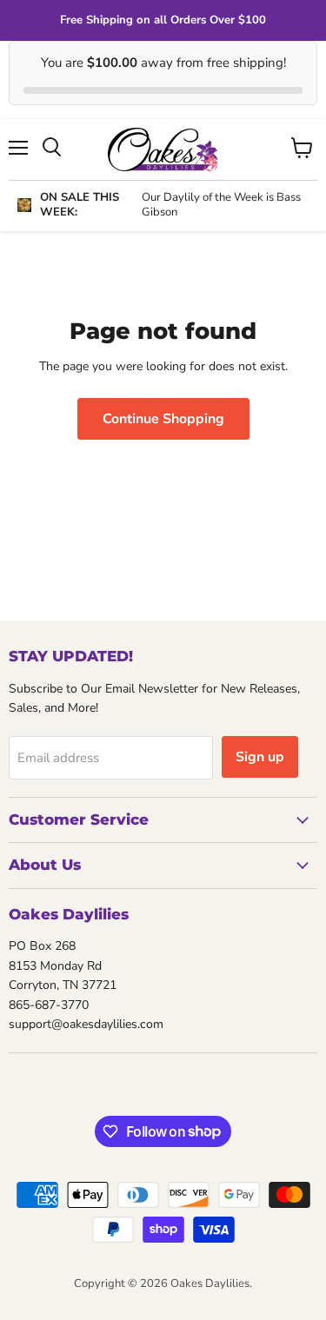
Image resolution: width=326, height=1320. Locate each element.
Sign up (260, 756)
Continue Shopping (163, 418)
